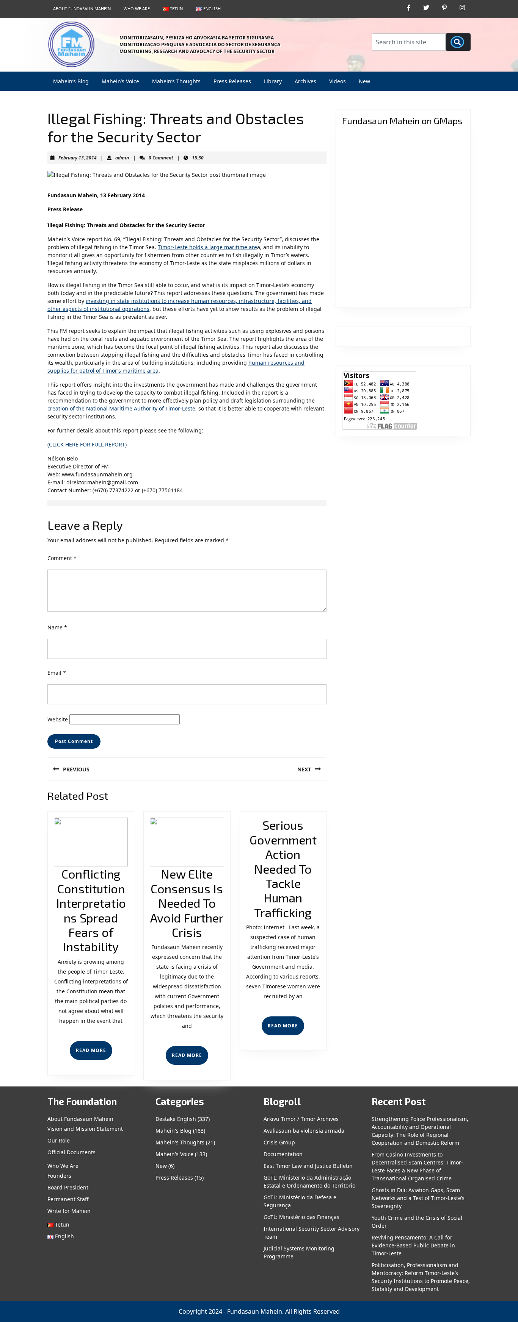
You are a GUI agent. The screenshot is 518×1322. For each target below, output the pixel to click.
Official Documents (71, 1152)
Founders (59, 1175)
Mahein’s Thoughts (176, 81)
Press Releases (232, 81)
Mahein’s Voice (120, 81)
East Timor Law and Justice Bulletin (308, 1165)
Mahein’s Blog (71, 81)
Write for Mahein (69, 1210)
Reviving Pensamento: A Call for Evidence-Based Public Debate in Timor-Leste (413, 1245)
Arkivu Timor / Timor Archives (301, 1118)
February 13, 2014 (77, 158)
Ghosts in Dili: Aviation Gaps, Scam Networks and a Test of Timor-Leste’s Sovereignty (418, 1198)
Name (57, 627)
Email (56, 672)
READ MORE (94, 1053)
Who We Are (137, 8)
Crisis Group (279, 1142)
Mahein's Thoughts (179, 1142)
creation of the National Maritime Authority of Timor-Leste (121, 408)
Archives (305, 81)
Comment (62, 558)
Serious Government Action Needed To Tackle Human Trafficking (283, 868)
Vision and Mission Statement (85, 1128)
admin (122, 158)
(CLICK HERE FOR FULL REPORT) (87, 444)
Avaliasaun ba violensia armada (304, 1130)
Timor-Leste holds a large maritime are (207, 247)
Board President (67, 1187)
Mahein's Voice (174, 1154)
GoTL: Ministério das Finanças (301, 1217)
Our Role (58, 1140)
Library (273, 81)
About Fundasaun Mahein (82, 8)
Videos (337, 81)
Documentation (283, 1154)
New (364, 81)
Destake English (175, 1118)
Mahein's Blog (173, 1130)
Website (57, 719)
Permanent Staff (68, 1199)
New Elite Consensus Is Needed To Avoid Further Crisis (186, 902)
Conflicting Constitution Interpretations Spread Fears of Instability (91, 910)
